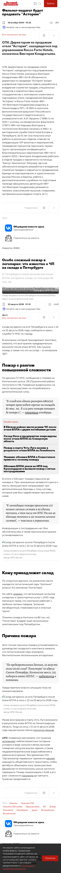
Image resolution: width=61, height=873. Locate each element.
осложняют (9, 741)
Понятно (50, 858)
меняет (50, 758)
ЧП (44, 806)
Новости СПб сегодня (12, 806)
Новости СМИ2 (11, 248)
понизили (28, 775)
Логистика (8, 810)
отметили (31, 412)
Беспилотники (47, 810)
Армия (34, 810)
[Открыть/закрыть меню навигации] (35, 3)
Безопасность (9, 813)
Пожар (52, 806)
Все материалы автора (14, 34)
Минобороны (22, 810)
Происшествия (32, 806)
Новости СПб (27, 803)
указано (17, 594)
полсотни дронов (43, 730)
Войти (50, 3)
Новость (13, 803)
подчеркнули (46, 676)
